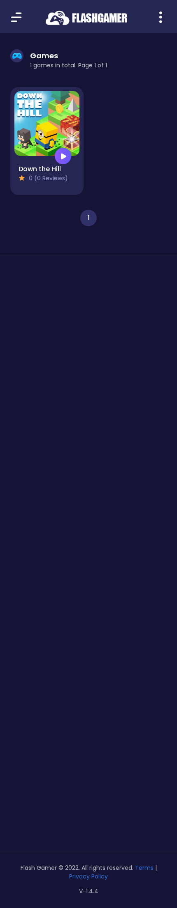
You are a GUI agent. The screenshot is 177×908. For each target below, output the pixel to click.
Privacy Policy (88, 876)
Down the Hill (40, 169)
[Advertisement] (88, 370)
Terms (144, 868)
